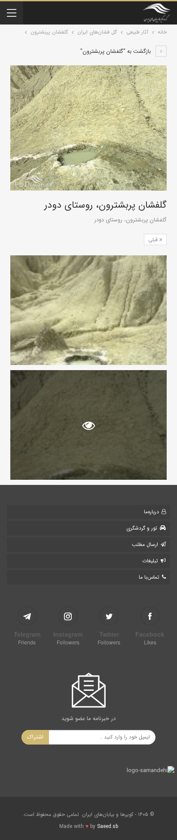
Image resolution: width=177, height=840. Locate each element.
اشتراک (35, 737)
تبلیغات (150, 561)
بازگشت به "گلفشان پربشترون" (116, 51)
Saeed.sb (107, 826)
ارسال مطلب (145, 544)
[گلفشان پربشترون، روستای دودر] (88, 310)
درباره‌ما (151, 512)
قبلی (153, 240)
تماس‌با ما (149, 577)
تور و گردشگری (141, 528)
